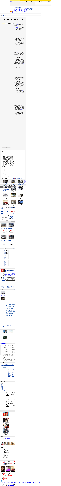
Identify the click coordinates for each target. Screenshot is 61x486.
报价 (12, 217)
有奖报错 (13, 211)
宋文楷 (7, 304)
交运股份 (2, 388)
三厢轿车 (5, 209)
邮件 (43, 1)
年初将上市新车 (21, 204)
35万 (11, 207)
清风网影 (7, 313)
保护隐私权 (25, 482)
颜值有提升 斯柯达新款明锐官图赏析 (8, 354)
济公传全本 (10, 461)
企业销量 (3, 284)
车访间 (3, 277)
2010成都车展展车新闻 (30, 9)
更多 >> (23, 178)
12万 (7, 207)
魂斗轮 (4, 287)
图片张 (9, 216)
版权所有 (19, 484)
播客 (41, 1)
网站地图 (36, 482)
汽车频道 (16, 7)
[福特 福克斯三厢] (4, 225)
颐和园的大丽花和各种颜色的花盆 (8, 171)
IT (30, 1)
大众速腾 (5, 263)
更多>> (11, 166)
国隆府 (9, 373)
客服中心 (18, 482)
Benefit (9, 438)
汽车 (31, 1)
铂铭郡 (12, 374)
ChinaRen (13, 0)
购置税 (25, 11)
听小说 (4, 463)
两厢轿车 (2, 209)
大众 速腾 (10, 228)
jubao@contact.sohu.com (11, 485)
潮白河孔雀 (9, 372)
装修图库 (13, 365)
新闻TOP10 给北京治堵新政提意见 (10, 278)
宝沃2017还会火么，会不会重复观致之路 (9, 360)
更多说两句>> (25, 181)
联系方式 (21, 482)
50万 (13, 207)
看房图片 (7, 365)
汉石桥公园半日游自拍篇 (6, 169)
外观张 (14, 178)
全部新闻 (39, 482)
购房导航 (5, 365)
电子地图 (9, 364)
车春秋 (3, 279)
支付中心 (8, 482)
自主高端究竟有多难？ (11, 315)
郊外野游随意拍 (5, 173)
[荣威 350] (11, 237)
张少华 (7, 311)
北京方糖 (9, 371)
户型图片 (9, 365)
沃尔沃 (3, 325)
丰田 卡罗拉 (3, 240)
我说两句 (49, 1)
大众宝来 (5, 264)
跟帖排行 (7, 343)
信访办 (2, 287)
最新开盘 (5, 364)
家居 (35, 1)
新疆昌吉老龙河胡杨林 (6, 176)
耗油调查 (12, 218)
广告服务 (15, 482)
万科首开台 (13, 376)
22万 (10, 207)
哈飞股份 (2, 386)
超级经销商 (12, 286)
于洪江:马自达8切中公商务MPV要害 (10, 277)
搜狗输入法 (5, 482)
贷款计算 (13, 364)
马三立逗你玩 (7, 461)
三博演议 (3, 280)
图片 (8, 217)
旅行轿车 (8, 209)
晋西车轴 (2, 385)
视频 (39, 1)
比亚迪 (10, 325)
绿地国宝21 (9, 370)
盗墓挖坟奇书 (12, 463)
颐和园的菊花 (5, 172)
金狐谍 (7, 287)
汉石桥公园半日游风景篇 (6, 170)
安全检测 (9, 287)
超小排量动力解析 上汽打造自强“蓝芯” (9, 351)
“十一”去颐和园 (5, 174)
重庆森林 (7, 306)
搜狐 (10, 0)
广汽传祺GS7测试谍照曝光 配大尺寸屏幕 (9, 359)
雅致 (16, 92)
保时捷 (6, 325)
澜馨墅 (12, 371)
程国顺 (7, 315)
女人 (37, 1)
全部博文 (1, 483)
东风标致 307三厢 (5, 15)
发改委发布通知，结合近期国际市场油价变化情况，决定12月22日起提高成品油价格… (10, 274)
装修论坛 (11, 365)
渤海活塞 (2, 389)
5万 (4, 207)
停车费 (13, 325)
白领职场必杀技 (7, 463)
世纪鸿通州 (13, 375)
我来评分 (9, 218)
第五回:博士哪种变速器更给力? (10, 280)
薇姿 (7, 438)
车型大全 (3, 211)
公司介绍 (32, 482)
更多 (4, 390)
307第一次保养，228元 (6, 175)
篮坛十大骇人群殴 (6, 428)
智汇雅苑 (9, 376)
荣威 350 (9, 240)
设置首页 (1, 482)
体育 (23, 1)
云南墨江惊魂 (5, 168)
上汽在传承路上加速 (11, 310)
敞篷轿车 (11, 209)
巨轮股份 (2, 387)
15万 (8, 207)
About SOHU (29, 482)
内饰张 (16, 178)
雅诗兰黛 (4, 438)
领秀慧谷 (13, 370)
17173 (16, 0)
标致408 (5, 252)
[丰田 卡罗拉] (4, 237)
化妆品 (2, 438)
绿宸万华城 (13, 372)
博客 (45, 1)
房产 (33, 1)
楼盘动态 (3, 365)
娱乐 (26, 1)
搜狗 (11, 1)
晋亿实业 (2, 384)
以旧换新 (3, 326)
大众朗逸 (5, 262)
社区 (13, 217)
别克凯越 (5, 265)
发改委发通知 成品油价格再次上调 (10, 279)
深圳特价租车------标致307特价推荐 (8, 159)
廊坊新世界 (9, 375)
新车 (18, 52)
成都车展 (17, 27)
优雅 (22, 90)
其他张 (21, 178)
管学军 (7, 310)
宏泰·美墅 (9, 374)
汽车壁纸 (11, 12)
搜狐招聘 (12, 482)
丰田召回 (8, 325)
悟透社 (9, 286)
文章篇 (12, 216)
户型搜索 (7, 364)
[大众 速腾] (11, 225)
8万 (5, 207)
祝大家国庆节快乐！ (6, 177)
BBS (46, 1)
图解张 (19, 178)
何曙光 (7, 308)
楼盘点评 (11, 364)
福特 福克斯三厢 (4, 228)
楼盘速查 (3, 364)
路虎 (1, 325)
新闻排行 (3, 343)
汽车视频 (12, 287)
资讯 (10, 217)
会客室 (3, 278)
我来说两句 (22, 145)
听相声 (4, 461)
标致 (17, 24)
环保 (23, 63)
